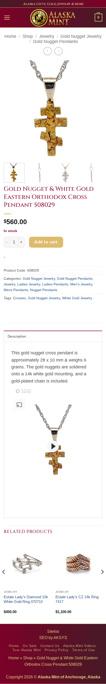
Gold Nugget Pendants (55, 41)
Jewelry (46, 36)
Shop (27, 36)
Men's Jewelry (81, 284)
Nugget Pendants (43, 290)
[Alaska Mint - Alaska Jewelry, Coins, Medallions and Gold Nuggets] (53, 18)
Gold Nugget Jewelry (81, 36)
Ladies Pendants (55, 284)
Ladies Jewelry (28, 284)
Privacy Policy (57, 650)
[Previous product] (58, 51)
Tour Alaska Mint (26, 650)
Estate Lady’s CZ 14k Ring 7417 (77, 599)
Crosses (19, 298)
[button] (7, 17)
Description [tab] (17, 336)
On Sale (29, 646)
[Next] (94, 110)
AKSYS (60, 638)
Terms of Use (83, 650)
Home (10, 36)
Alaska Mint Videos (79, 646)
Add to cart (46, 241)
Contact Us (49, 646)
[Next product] (47, 51)
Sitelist (53, 631)
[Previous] (11, 110)
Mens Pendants (16, 290)
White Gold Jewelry (77, 298)
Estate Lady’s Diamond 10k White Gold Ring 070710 (26, 599)
